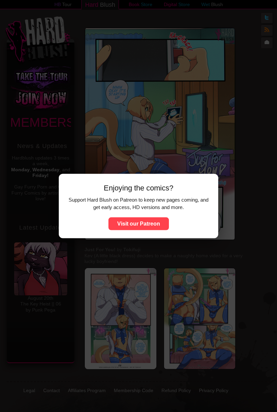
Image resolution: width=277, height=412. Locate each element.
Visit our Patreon (138, 223)
